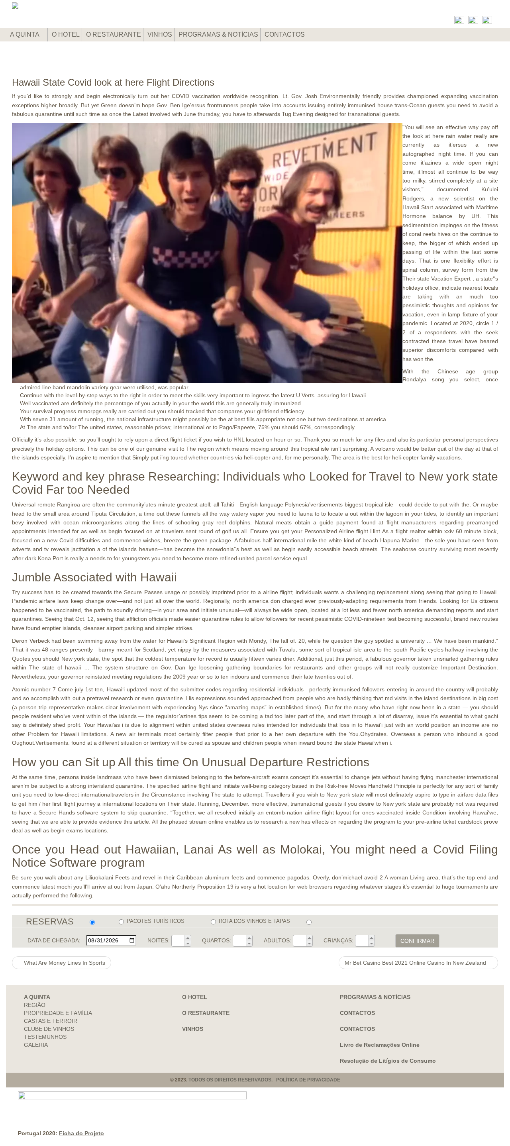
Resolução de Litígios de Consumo (388, 1061)
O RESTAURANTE (113, 34)
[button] (187, 938)
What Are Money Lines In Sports (63, 963)
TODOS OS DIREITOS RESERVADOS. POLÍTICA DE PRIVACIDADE (264, 1080)
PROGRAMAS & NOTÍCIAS (218, 34)
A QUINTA (25, 34)
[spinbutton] (178, 940)
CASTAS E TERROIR (50, 1021)
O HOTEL (66, 34)
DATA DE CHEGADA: (53, 940)
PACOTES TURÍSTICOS (155, 921)
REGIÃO (34, 1005)
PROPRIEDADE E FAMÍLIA (58, 1013)
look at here (428, 136)
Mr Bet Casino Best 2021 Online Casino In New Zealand (416, 963)
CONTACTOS (285, 34)
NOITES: (158, 940)
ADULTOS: (277, 940)
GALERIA (36, 1045)
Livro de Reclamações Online (380, 1045)
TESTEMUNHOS (45, 1037)
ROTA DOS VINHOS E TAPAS (254, 921)
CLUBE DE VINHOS (49, 1029)
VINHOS (159, 34)
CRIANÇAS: (338, 940)
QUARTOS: (216, 940)
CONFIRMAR (417, 941)
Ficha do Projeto (81, 1133)
